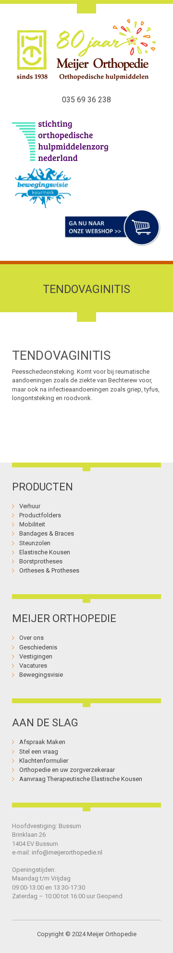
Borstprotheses (40, 561)
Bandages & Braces (46, 533)
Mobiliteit (32, 524)
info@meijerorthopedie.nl (67, 852)
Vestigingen (35, 656)
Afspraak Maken (42, 741)
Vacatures (33, 665)
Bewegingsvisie (41, 674)
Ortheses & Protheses (49, 570)
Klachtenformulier (43, 760)
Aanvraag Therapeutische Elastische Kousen (80, 778)
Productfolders (40, 515)
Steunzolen (34, 543)
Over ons (31, 637)
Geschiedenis (38, 647)
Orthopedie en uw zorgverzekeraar (67, 769)
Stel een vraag (38, 751)
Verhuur (29, 506)
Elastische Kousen (44, 552)
